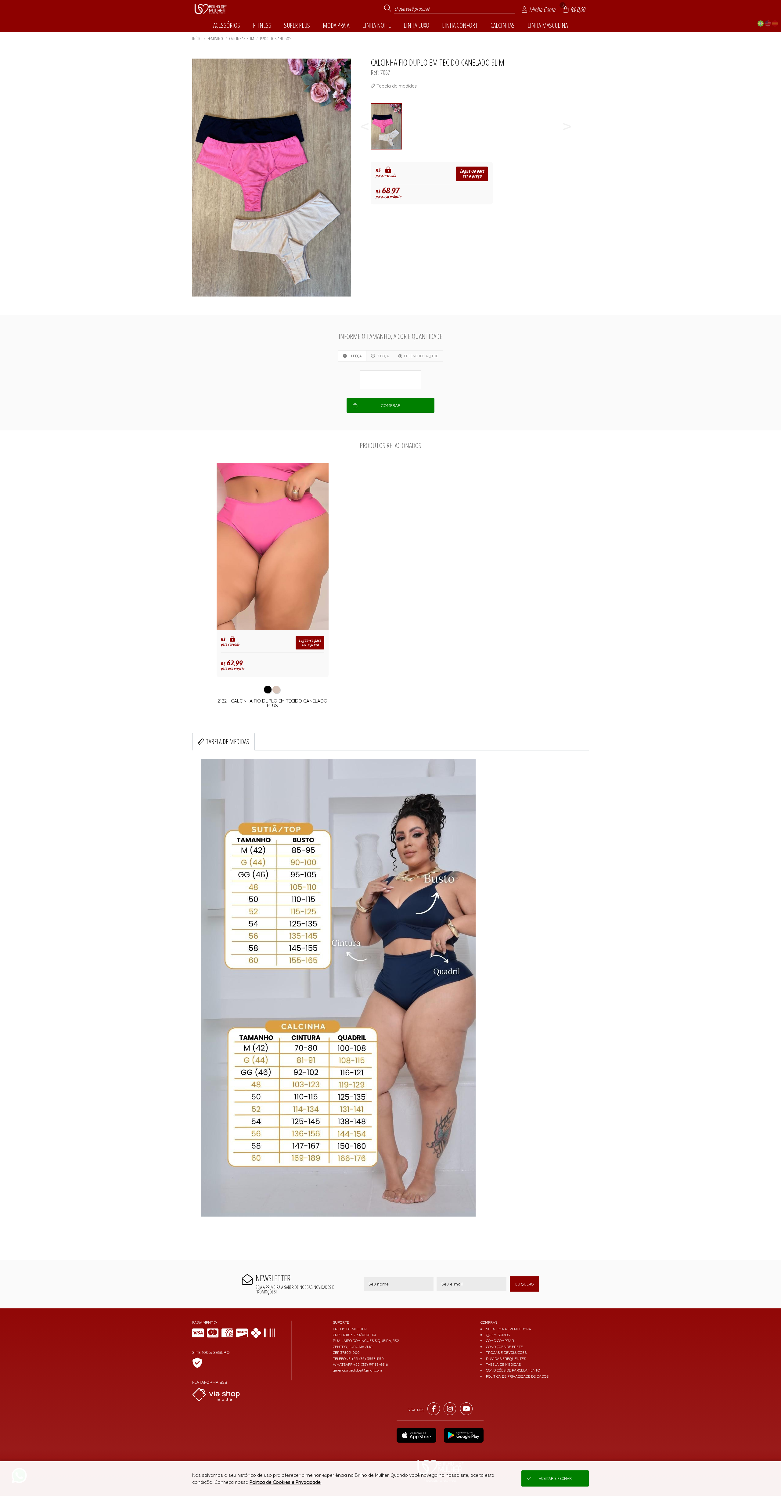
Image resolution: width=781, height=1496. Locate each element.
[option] (387, 126)
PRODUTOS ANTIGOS (275, 38)
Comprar (391, 405)
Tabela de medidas (227, 741)
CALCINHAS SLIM (241, 38)
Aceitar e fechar (555, 1478)
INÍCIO (197, 38)
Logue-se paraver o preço (472, 173)
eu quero (524, 1284)
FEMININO (215, 38)
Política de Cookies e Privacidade (285, 1482)
